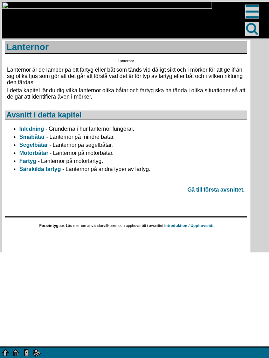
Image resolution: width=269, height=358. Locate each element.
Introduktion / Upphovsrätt (189, 225)
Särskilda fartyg (40, 169)
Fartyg (27, 161)
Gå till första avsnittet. (215, 190)
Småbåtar (32, 137)
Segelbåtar (33, 145)
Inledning (31, 129)
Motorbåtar (33, 153)
